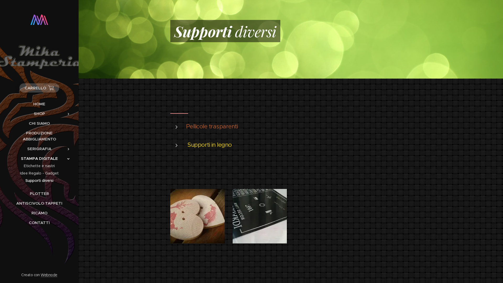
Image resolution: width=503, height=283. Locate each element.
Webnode (49, 275)
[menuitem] (39, 104)
